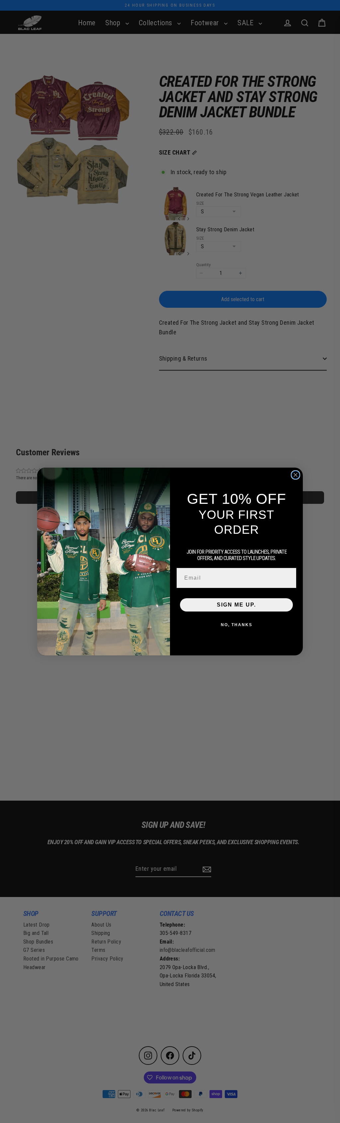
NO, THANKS (236, 624)
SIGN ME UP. (236, 605)
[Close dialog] (295, 475)
